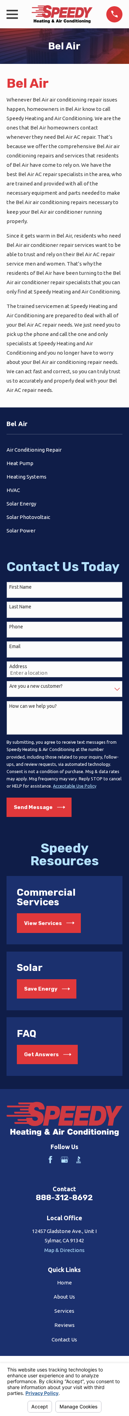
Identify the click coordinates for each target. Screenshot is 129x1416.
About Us (64, 1297)
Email (15, 646)
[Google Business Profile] (64, 1159)
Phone (16, 626)
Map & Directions (64, 1250)
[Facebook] (50, 1159)
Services (64, 1311)
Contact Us (64, 1339)
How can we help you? (33, 706)
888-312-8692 (64, 1197)
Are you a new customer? (36, 686)
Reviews (64, 1325)
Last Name (20, 606)
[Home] (62, 14)
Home (64, 1282)
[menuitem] (64, 449)
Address (18, 666)
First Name (20, 587)
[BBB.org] (78, 1159)
